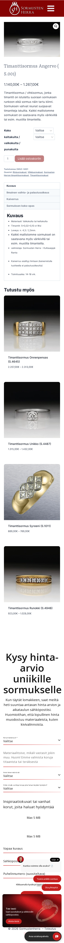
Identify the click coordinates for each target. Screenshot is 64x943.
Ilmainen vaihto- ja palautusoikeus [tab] (28, 192)
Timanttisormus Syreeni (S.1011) (29, 526)
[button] (56, 26)
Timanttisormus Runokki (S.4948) (30, 608)
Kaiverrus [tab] (13, 199)
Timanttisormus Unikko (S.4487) (29, 444)
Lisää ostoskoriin (29, 158)
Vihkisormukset (35, 172)
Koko (7, 130)
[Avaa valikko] (50, 8)
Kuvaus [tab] (11, 185)
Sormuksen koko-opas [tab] (20, 205)
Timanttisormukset (39, 175)
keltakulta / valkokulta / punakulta (12, 143)
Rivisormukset (20, 172)
